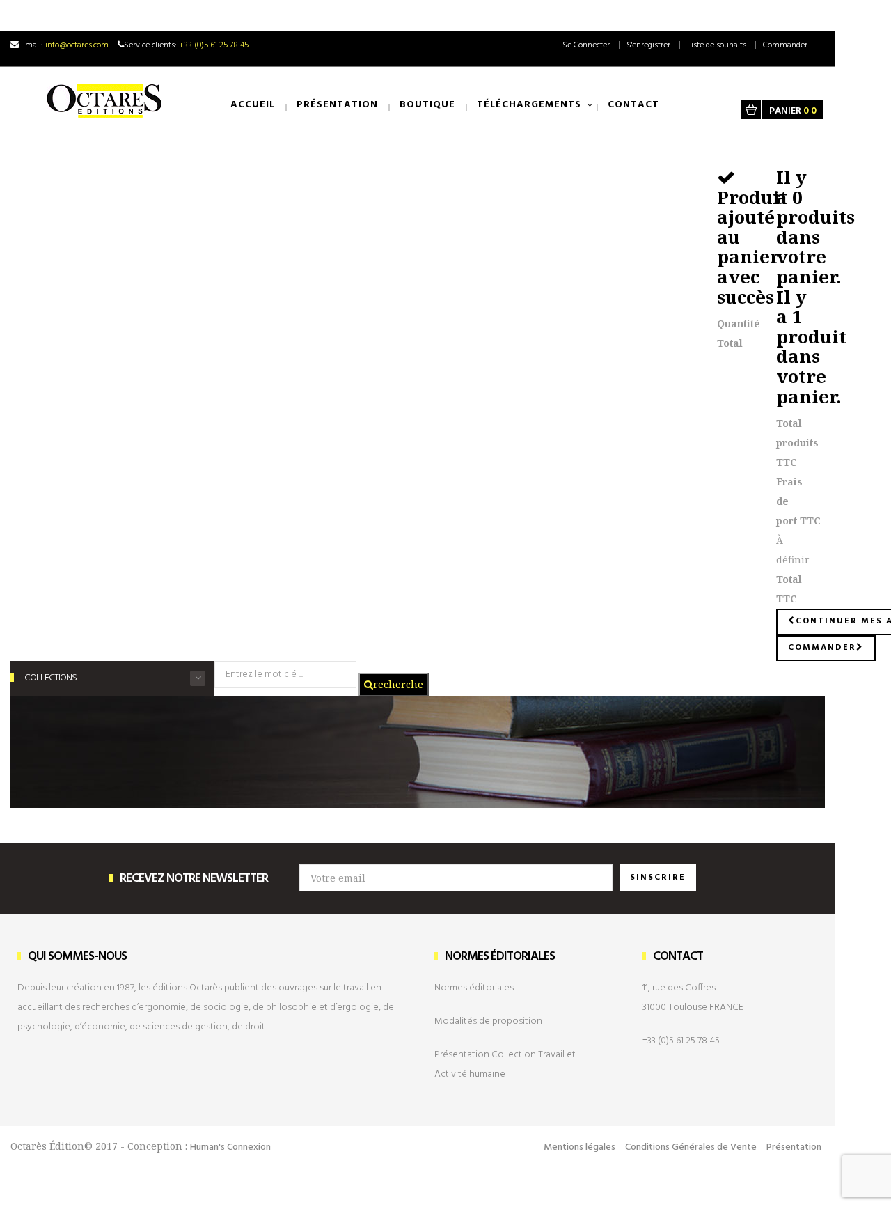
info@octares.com (77, 45)
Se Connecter (586, 45)
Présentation (793, 1147)
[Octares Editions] (105, 100)
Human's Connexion (230, 1147)
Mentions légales (579, 1147)
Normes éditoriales (474, 988)
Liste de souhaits (716, 45)
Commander (785, 45)
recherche (398, 684)
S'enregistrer (648, 45)
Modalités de (488, 1021)
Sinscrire (658, 878)
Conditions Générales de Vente (691, 1147)
